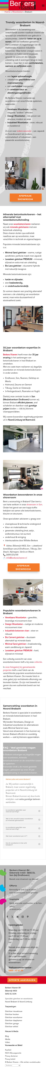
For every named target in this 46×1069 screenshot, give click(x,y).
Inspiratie (14, 899)
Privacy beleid (10, 1059)
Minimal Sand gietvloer (15, 644)
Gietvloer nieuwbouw (13, 1011)
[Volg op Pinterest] (28, 917)
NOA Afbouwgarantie (13, 1053)
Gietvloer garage (12, 1023)
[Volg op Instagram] (23, 917)
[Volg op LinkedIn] (17, 917)
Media (7, 1039)
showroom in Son (34, 505)
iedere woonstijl (24, 131)
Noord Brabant (11, 1002)
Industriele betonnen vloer (17, 631)
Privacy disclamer (11, 1056)
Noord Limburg (26, 1002)
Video (7, 1042)
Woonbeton (17, 12)
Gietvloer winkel (11, 1027)
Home (7, 12)
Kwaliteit (8, 1050)
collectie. (38, 662)
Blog (7, 1036)
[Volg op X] (12, 917)
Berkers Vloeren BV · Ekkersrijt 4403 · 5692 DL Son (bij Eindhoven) (22, 872)
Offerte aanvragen (22, 980)
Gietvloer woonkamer (13, 1017)
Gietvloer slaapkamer (13, 1020)
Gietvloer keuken (12, 1014)
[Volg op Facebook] (7, 917)
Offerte (13, 886)
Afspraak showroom (25, 197)
